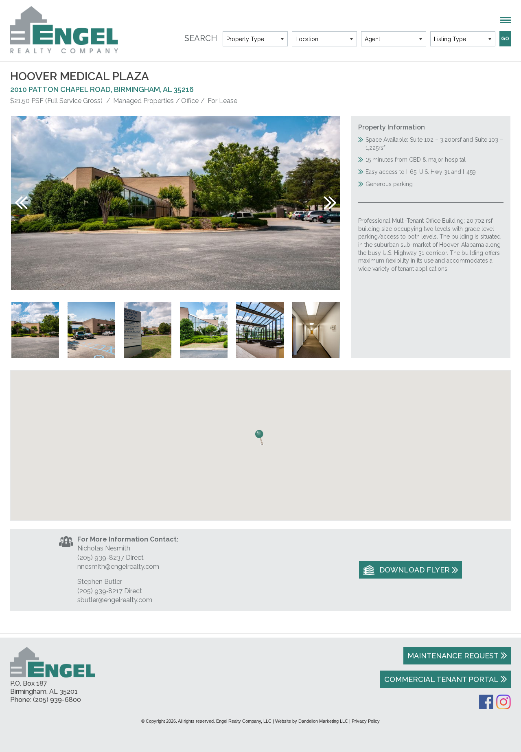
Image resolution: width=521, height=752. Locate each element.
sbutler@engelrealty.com (114, 600)
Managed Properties (143, 101)
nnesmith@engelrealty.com (118, 566)
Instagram (503, 702)
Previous (21, 202)
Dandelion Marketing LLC (323, 721)
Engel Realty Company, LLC (64, 29)
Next (330, 202)
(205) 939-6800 (57, 700)
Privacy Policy (366, 721)
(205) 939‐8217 (100, 591)
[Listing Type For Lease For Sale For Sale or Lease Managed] (462, 38)
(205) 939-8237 (100, 557)
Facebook (486, 702)
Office (190, 101)
